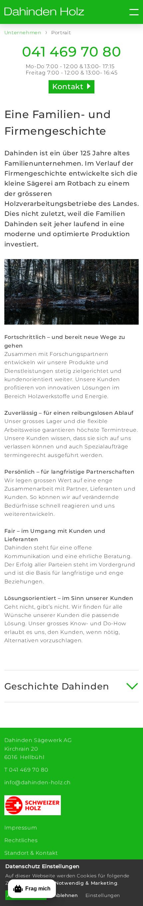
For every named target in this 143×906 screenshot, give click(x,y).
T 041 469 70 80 (26, 770)
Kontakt (67, 86)
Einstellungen (102, 895)
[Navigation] (122, 12)
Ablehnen (66, 895)
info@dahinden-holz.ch (37, 782)
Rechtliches (21, 840)
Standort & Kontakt (31, 853)
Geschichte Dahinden (56, 686)
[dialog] (71, 882)
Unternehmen (23, 33)
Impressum (20, 828)
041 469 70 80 (71, 52)
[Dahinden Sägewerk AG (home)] (44, 12)
